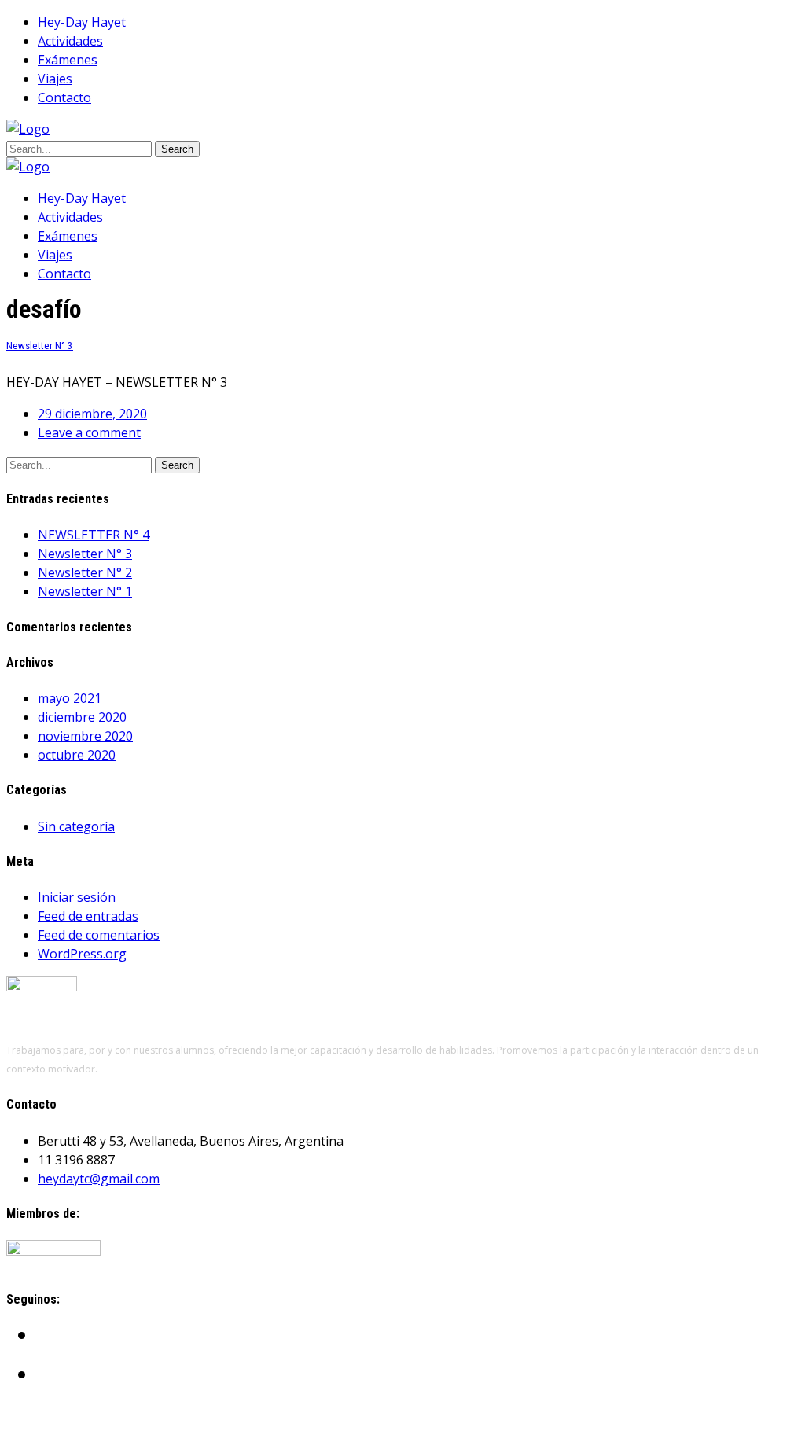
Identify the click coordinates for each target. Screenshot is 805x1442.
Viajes (55, 78)
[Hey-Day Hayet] (28, 129)
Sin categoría (76, 826)
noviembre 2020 (85, 736)
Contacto (64, 97)
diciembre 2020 (82, 717)
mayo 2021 (69, 698)
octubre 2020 (77, 754)
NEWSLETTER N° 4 (93, 534)
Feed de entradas (88, 916)
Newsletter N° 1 (85, 591)
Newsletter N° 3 (39, 345)
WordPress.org (82, 953)
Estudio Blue (112, 1426)
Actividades (70, 41)
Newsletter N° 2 (85, 572)
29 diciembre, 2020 (92, 413)
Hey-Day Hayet (82, 22)
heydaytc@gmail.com (99, 1178)
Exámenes (67, 59)
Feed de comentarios (99, 935)
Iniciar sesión (77, 897)
